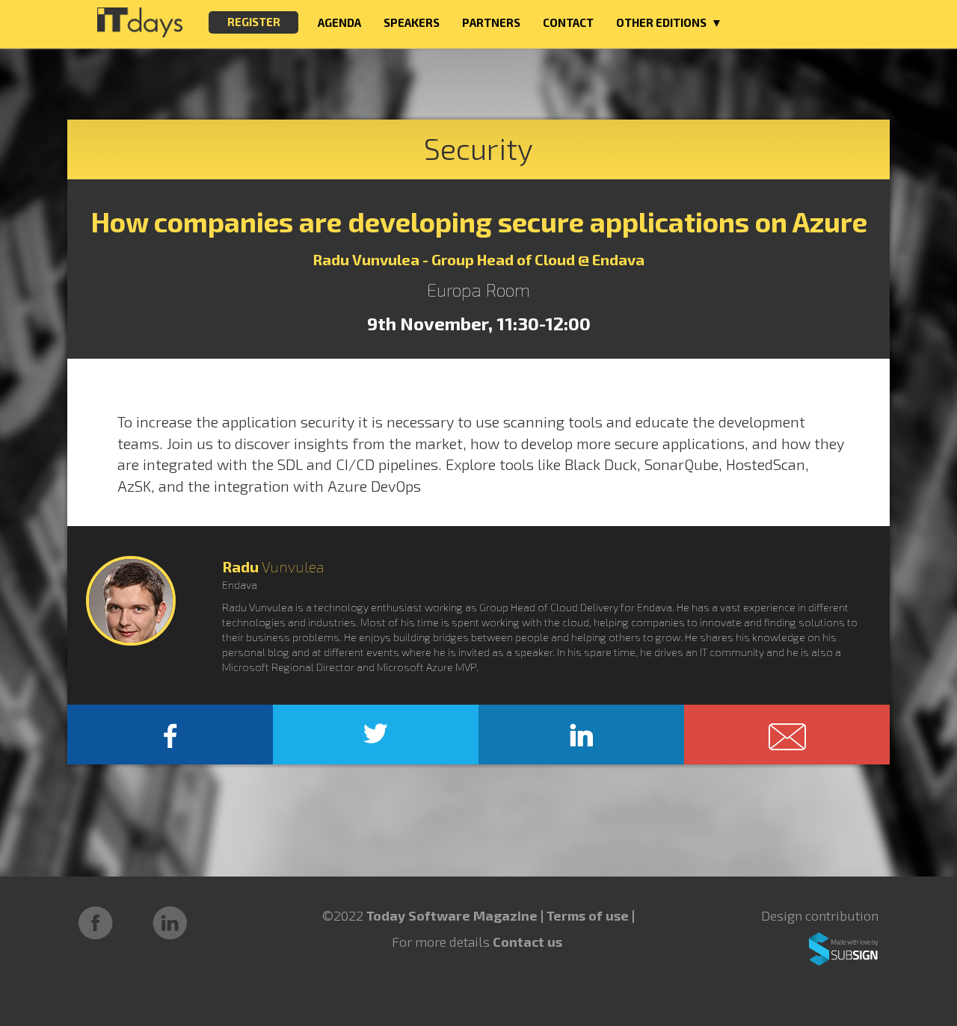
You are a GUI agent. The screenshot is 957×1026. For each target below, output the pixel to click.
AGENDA (339, 22)
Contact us (527, 941)
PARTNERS (491, 22)
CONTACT (568, 22)
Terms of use (589, 915)
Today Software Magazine (452, 915)
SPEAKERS (412, 22)
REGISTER (253, 21)
